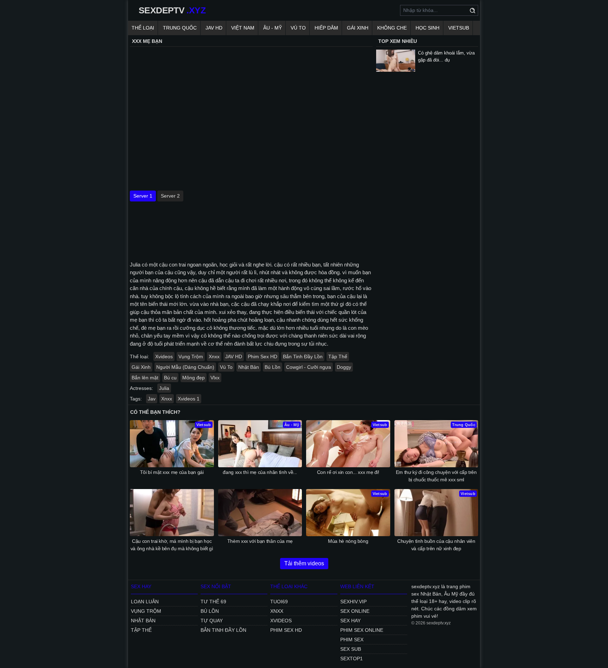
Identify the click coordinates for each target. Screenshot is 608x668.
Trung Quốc (180, 28)
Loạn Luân (145, 601)
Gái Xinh (357, 28)
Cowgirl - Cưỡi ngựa (308, 367)
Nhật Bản (248, 367)
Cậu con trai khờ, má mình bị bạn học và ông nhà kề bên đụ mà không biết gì (172, 544)
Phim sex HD (286, 630)
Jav (152, 399)
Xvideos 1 (189, 399)
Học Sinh (427, 28)
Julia (164, 388)
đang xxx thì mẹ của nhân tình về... (260, 472)
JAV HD (213, 28)
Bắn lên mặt (145, 377)
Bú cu (170, 377)
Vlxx (215, 377)
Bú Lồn (272, 367)
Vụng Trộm (190, 356)
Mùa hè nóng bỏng (348, 541)
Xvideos (164, 356)
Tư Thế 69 (213, 601)
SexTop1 (351, 658)
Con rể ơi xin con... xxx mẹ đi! (348, 472)
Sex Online (354, 611)
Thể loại (143, 28)
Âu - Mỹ (272, 28)
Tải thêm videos (304, 563)
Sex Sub (350, 649)
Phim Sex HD (262, 356)
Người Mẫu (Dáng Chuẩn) (185, 367)
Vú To (298, 28)
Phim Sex (351, 639)
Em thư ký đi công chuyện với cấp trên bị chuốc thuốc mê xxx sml (436, 475)
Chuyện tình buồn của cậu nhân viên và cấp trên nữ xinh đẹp (436, 544)
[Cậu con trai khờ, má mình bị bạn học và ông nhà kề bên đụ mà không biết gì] (172, 512)
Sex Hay (350, 620)
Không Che (392, 28)
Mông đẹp (193, 377)
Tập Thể (337, 356)
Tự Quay (212, 620)
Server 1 (142, 196)
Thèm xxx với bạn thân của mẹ (260, 541)
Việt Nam (242, 28)
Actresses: (141, 388)
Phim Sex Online (361, 630)
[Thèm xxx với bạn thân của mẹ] (260, 512)
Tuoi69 (279, 601)
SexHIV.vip (353, 601)
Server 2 (170, 196)
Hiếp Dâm (326, 28)
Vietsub (458, 28)
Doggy (344, 367)
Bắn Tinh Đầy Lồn (303, 356)
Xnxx (214, 356)
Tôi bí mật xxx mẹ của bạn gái (172, 472)
